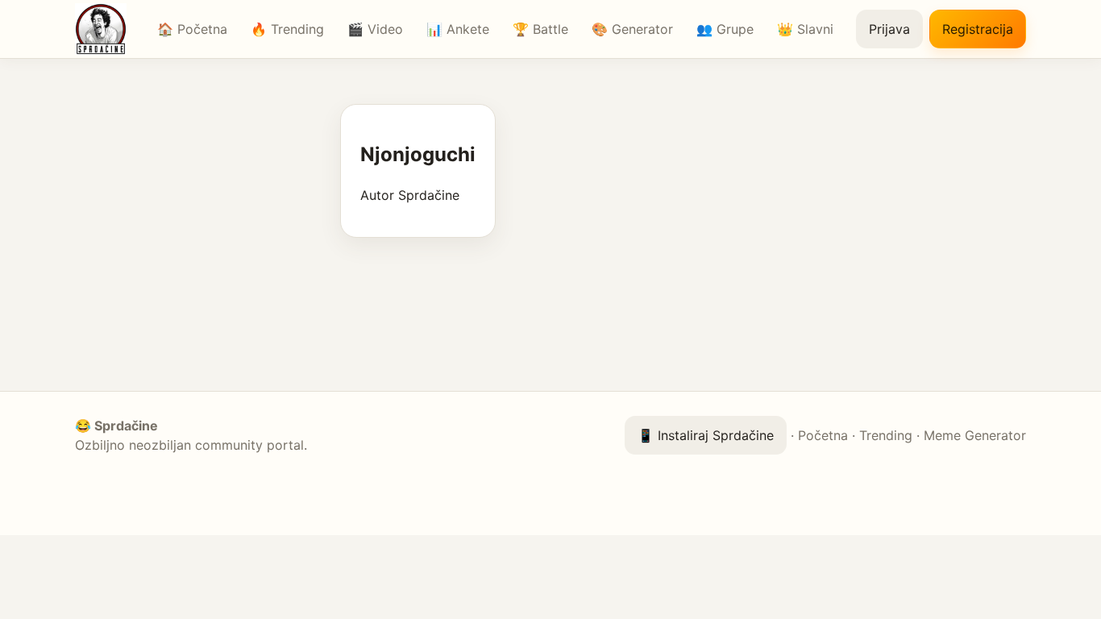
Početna (823, 435)
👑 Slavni (805, 29)
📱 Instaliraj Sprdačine (706, 435)
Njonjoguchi (418, 154)
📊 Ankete (457, 29)
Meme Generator (975, 435)
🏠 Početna (192, 29)
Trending (885, 435)
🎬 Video (375, 29)
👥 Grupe (725, 29)
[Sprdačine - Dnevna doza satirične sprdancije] (105, 29)
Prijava (889, 29)
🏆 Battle (540, 29)
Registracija (977, 29)
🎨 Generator (632, 29)
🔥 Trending (287, 29)
